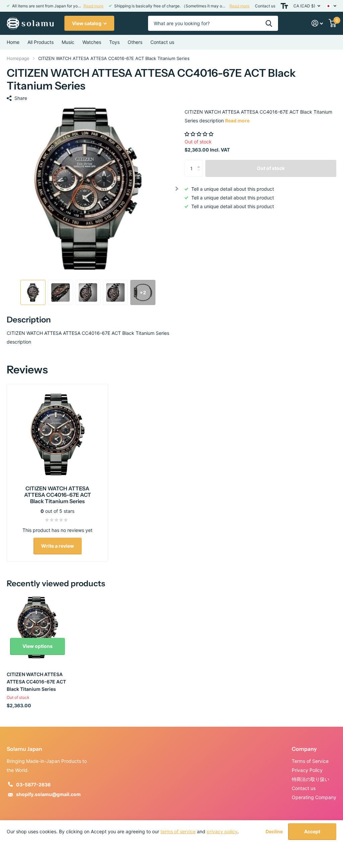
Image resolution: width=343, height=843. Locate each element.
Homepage (18, 58)
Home (13, 42)
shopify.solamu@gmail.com (48, 794)
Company (304, 748)
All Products (40, 42)
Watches (91, 42)
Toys (114, 42)
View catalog (87, 23)
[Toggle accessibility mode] (284, 6)
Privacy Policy (307, 770)
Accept (312, 831)
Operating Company (314, 797)
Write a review (57, 546)
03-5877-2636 (33, 784)
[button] (177, 189)
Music (68, 42)
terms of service (178, 831)
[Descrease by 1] (200, 174)
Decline (274, 831)
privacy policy (222, 831)
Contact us (265, 5)
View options (37, 646)
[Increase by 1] (200, 162)
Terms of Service (310, 761)
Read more (93, 5)
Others (135, 42)
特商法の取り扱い (310, 779)
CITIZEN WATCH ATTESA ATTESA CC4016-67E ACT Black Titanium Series (36, 681)
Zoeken (269, 23)
